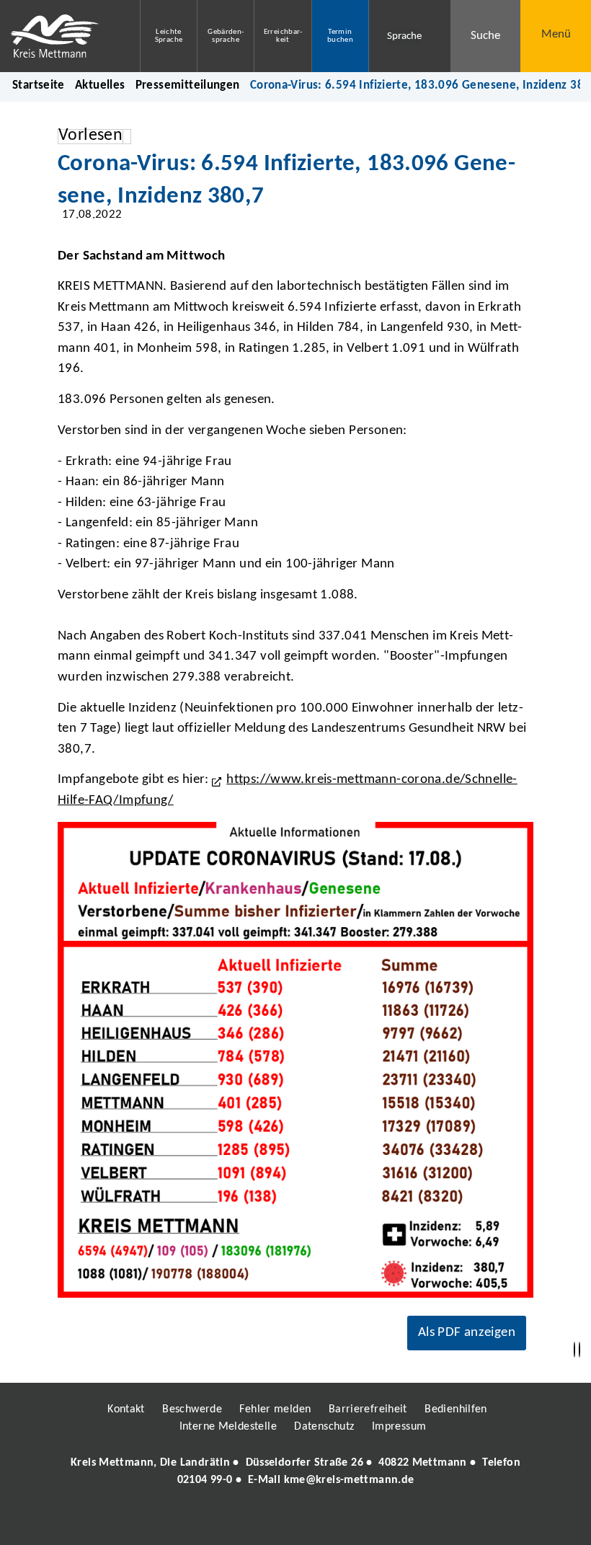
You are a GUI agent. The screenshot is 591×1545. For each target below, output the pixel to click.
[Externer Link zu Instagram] (229, 1521)
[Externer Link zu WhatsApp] (359, 1521)
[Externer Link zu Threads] (261, 1521)
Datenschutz (324, 1427)
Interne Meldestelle (228, 1427)
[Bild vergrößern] (295, 1060)
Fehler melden (275, 1409)
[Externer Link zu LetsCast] (391, 1521)
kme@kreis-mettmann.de (349, 1480)
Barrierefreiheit (368, 1409)
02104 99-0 (205, 1480)
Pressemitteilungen (187, 85)
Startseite (38, 85)
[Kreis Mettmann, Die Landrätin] (295, 1471)
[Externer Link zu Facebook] (196, 1521)
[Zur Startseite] (59, 36)
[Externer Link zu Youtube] (326, 1521)
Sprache (404, 36)
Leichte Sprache (169, 36)
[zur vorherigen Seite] (574, 1350)
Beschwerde (192, 1409)
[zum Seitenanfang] (579, 1350)
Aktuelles (100, 85)
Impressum (399, 1427)
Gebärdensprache (226, 36)
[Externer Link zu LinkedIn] (294, 1521)
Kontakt (126, 1409)
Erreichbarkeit (283, 36)
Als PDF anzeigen (466, 1333)
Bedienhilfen (456, 1409)
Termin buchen (340, 36)
